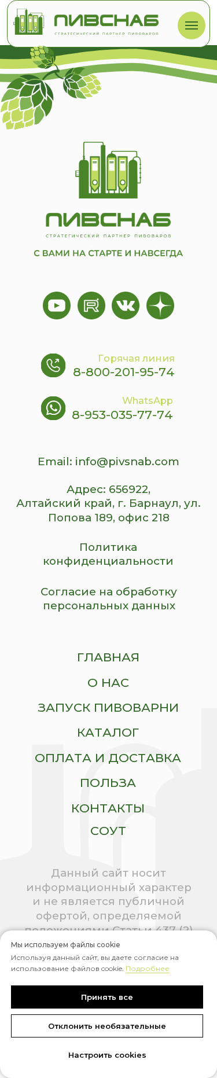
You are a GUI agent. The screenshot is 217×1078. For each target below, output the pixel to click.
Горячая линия (136, 358)
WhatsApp (147, 400)
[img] (86, 22)
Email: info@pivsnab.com (108, 461)
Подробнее (148, 968)
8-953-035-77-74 (122, 414)
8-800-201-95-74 (124, 372)
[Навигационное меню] (191, 25)
